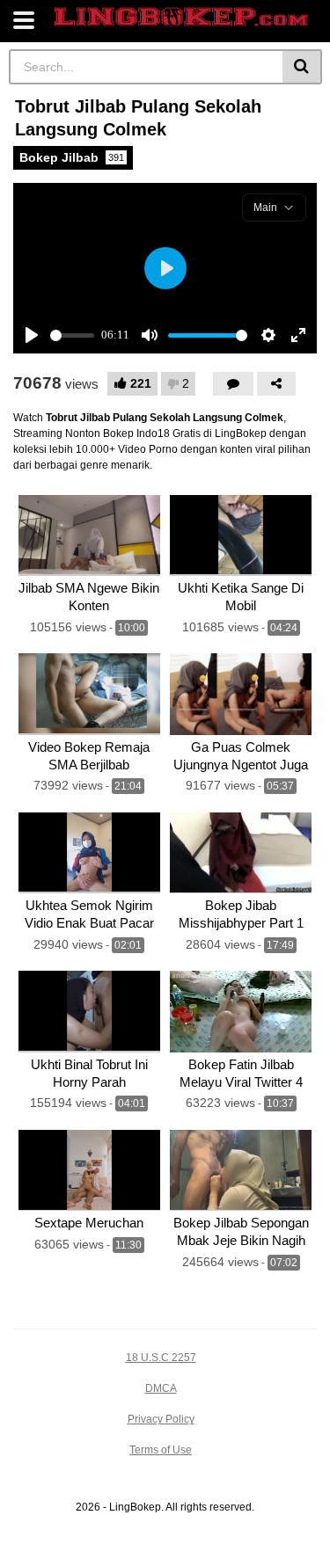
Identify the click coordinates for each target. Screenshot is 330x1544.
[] (302, 66)
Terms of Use (160, 1450)
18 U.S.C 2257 (161, 1357)
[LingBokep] (181, 17)
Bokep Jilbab (71, 157)
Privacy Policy (161, 1419)
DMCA (161, 1388)
